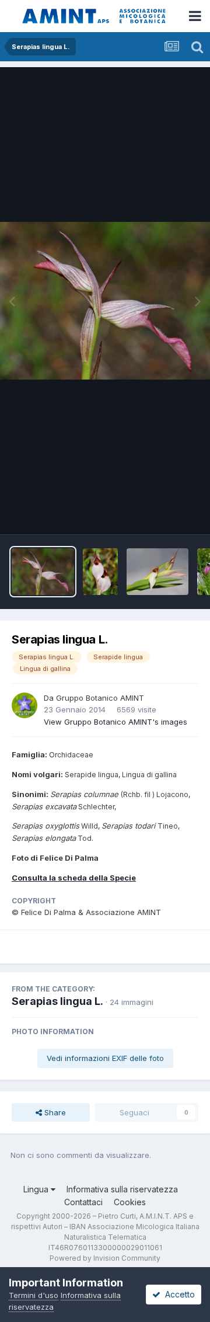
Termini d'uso (33, 1295)
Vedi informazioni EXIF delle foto (105, 1058)
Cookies (130, 1202)
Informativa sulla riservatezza (122, 1189)
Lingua (37, 1189)
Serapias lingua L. (57, 1001)
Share (54, 1112)
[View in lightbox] (105, 301)
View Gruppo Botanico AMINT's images (115, 721)
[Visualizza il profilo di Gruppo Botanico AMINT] (24, 705)
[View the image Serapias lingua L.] (43, 571)
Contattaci (83, 1202)
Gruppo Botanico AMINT (100, 697)
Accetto (177, 1294)
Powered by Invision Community (105, 1258)
